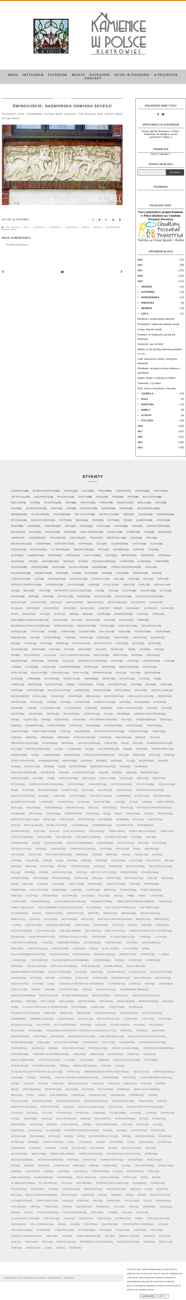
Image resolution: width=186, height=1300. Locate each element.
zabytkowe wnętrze (148, 596)
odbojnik (84, 684)
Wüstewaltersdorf (78, 843)
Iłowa (42, 796)
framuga (139, 854)
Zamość (104, 737)
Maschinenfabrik (21, 995)
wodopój (89, 1224)
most (42, 872)
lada (57, 749)
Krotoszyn (94, 602)
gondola (166, 1113)
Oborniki (16, 813)
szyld (43, 614)
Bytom (33, 532)
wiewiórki (150, 884)
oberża (42, 1165)
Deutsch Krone (120, 784)
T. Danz (68, 1060)
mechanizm (18, 1154)
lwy (62, 1148)
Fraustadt (37, 602)
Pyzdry (140, 1030)
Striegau (165, 831)
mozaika (28, 614)
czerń (151, 1095)
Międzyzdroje (127, 667)
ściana (154, 543)
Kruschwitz (141, 978)
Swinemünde (114, 227)
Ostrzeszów (72, 813)
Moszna (125, 807)
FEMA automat (113, 931)
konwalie (36, 1136)
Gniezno (160, 561)
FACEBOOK (58, 74)
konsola (156, 1130)
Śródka (108, 890)
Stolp (151, 549)
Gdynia (54, 602)
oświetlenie (127, 872)
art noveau (14, 227)
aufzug (96, 1083)
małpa (149, 1148)
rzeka (151, 878)
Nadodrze (78, 1007)
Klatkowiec (38, 514)
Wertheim (89, 678)
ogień (124, 1165)
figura (31, 1113)
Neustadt (136, 602)
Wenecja (72, 1072)
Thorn (96, 520)
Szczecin (143, 514)
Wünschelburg (162, 1072)
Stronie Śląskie (20, 837)
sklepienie (145, 760)
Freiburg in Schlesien (91, 661)
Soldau (38, 831)
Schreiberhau (100, 825)
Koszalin (91, 620)
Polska (15, 608)
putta (101, 549)
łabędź (75, 890)
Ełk (13, 790)
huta (142, 1118)
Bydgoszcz (87, 508)
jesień (85, 860)
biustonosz (52, 1089)
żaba (59, 1248)
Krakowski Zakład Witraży (71, 590)
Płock (134, 672)
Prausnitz (163, 813)
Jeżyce (75, 620)
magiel (98, 866)
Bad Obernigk (148, 907)
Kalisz (109, 555)
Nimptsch (82, 1013)
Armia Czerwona (21, 907)
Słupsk (15, 555)
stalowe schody (102, 561)
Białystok (17, 602)
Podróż (141, 620)
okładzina (70, 755)
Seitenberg (144, 825)
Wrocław (86, 502)
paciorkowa (148, 872)
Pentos (84, 1025)
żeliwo (15, 526)
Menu (13, 74)
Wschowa (86, 608)
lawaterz (114, 1142)
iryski (50, 1124)
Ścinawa (30, 1242)
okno (135, 526)
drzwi (68, 502)
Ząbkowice (56, 849)
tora (14, 1212)
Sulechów (50, 678)
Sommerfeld (33, 725)
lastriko (72, 749)
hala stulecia (64, 1118)
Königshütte (62, 543)
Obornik (122, 714)
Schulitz (107, 1042)
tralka (94, 538)
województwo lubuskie (136, 1224)
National (134, 1007)
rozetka (86, 1195)
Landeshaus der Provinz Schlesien (79, 983)
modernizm (163, 514)
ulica (99, 543)
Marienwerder (69, 667)
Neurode (16, 714)
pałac (122, 755)
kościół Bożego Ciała (102, 1136)
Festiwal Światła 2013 (72, 937)
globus (149, 1113)
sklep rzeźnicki (146, 508)
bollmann (104, 1089)
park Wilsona (19, 1177)
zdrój (157, 649)
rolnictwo (67, 1195)
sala (129, 760)
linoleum (144, 1142)
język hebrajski (105, 1124)
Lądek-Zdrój (163, 802)
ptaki (147, 532)
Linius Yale (18, 989)
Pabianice (131, 813)
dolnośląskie (40, 1101)
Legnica (101, 526)
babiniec (129, 1083)
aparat (56, 1083)
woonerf (42, 1230)
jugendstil (56, 227)
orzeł (47, 1171)
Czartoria (99, 925)
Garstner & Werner (23, 942)
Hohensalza (77, 579)
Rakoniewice (19, 1036)
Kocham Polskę (159, 972)
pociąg (153, 755)
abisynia (128, 1077)
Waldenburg (19, 573)
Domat (145, 925)
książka (164, 1136)
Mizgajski (65, 1001)
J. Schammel (37, 960)
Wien (34, 843)
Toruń (126, 514)
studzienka (101, 596)
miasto (140, 749)
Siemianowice (62, 626)
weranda (102, 1218)
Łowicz (163, 1236)
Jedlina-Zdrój (35, 966)
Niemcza (65, 1013)
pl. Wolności (46, 1183)
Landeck (45, 802)
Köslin (108, 620)
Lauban (81, 802)
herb (116, 608)
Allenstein (117, 543)
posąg (96, 878)
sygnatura (122, 596)
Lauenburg (71, 708)
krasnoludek (143, 1136)
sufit (33, 502)
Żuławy (30, 895)
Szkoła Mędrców (21, 1060)
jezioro (100, 860)
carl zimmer (57, 1095)
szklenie (83, 649)
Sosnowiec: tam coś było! (151, 344)
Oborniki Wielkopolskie (148, 714)
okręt (14, 1171)
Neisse (165, 708)
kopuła (53, 1136)
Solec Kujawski (72, 831)
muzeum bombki (20, 1160)
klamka (166, 608)
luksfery (16, 1148)
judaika (161, 520)
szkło (68, 526)
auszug (112, 1083)
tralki (99, 649)
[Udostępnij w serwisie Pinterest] (120, 220)
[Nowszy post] (3, 271)
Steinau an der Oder (124, 1048)
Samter (15, 678)
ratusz (135, 684)
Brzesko (158, 778)
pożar (52, 1189)
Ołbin (44, 719)
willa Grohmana (40, 1224)
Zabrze (92, 584)
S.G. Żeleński (58, 549)
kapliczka (110, 584)
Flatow (26, 790)
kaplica (141, 1124)
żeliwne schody (156, 526)
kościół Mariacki (36, 749)
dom (51, 631)
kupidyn (16, 1142)
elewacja (40, 227)
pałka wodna (108, 1177)
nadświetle (18, 649)
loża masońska (107, 749)
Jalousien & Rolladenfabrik (69, 960)
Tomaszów (80, 731)
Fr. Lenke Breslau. (121, 937)
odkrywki (161, 631)
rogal (15, 1195)
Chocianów (74, 784)
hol (123, 743)
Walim (135, 837)
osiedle (62, 1171)
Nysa (107, 714)
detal (28, 227)
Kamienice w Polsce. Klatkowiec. (43, 1278)
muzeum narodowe (48, 1160)
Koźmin (15, 708)
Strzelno (95, 1054)
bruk (14, 643)
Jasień (118, 960)
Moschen (108, 807)
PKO (105, 813)
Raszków (55, 1036)
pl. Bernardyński (21, 1183)
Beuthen (16, 532)
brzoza (15, 1095)
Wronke (45, 737)
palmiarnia (134, 1171)
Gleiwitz (125, 561)
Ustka (104, 1066)
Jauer (50, 702)
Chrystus (80, 925)
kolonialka (79, 643)
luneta (33, 1148)
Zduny (142, 843)
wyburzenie (85, 1230)
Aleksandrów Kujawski (68, 901)
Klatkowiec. (114, 972)
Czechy (116, 925)
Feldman (16, 937)
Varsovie (157, 731)
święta (15, 895)
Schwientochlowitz (151, 1042)
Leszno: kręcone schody (150, 329)
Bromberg (17, 514)
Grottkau (17, 702)
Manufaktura (104, 989)
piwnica (137, 755)
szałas (118, 1206)
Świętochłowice (127, 1242)
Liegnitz (119, 526)
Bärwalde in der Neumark (44, 784)
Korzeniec (17, 978)
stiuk (105, 573)
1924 (140, 895)
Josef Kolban (89, 966)
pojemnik (138, 1183)
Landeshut (63, 802)
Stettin (63, 520)
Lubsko (89, 708)
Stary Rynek (54, 725)
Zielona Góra (82, 549)
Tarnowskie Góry (42, 731)
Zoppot (60, 573)
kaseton (16, 1130)
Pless (147, 813)
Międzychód (85, 1001)
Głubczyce (68, 790)
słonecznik (76, 766)
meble (32, 596)
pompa (168, 755)
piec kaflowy (83, 514)
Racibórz (104, 819)
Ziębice (102, 608)
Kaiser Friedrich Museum (26, 972)
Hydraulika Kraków (148, 790)
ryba (101, 1195)
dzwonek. (114, 1107)
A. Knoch (155, 895)
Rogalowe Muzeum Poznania (145, 1036)
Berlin (27, 590)
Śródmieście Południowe (95, 1242)
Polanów (154, 1025)
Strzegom (43, 837)
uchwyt (140, 1212)
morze (86, 227)
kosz (67, 1136)
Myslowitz (17, 672)
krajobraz (48, 561)
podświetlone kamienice (111, 1183)
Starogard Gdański (141, 831)
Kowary (158, 702)
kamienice (142, 520)
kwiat (158, 502)
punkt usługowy (21, 760)
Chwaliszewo (96, 784)
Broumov (160, 919)
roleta (85, 760)
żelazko (86, 895)
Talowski (85, 1060)
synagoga (30, 766)
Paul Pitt (42, 1025)
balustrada (150, 497)
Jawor (64, 702)
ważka (124, 766)
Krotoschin (73, 602)
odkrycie (108, 1165)
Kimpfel (95, 972)
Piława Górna (118, 1025)
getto (155, 854)
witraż (102, 491)
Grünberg (119, 549)
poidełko (79, 878)
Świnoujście (9, 230)
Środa (46, 1242)
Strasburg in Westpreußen (49, 1054)
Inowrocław (99, 579)
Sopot (136, 549)
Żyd (49, 778)
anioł (27, 1083)
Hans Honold (58, 954)
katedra (149, 608)
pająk (116, 1171)
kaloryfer (85, 631)
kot (13, 614)
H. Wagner (129, 948)
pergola (129, 1177)
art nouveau (107, 514)
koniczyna (137, 1130)
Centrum (102, 614)
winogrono (34, 690)
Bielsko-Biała (19, 543)
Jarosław (58, 620)
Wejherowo (18, 843)
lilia (88, 749)
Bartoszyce (74, 913)
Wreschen (120, 637)
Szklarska (62, 837)
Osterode (52, 813)
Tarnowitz (153, 725)
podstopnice (59, 878)
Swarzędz (92, 725)
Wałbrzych (41, 573)
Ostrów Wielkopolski (124, 567)
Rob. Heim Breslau (110, 1036)
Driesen (36, 661)
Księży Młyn (18, 983)
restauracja (132, 878)
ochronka (59, 1165)
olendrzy (31, 1171)
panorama (64, 596)
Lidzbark (164, 983)
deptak (45, 643)
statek (41, 884)
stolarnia (17, 1206)
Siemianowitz (85, 626)
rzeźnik (53, 555)
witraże (140, 491)
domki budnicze (122, 1101)
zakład (50, 1236)
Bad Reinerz (18, 913)
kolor (120, 1130)
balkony (156, 637)
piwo (155, 1177)
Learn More (148, 1296)
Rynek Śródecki (20, 1042)
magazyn (77, 1148)
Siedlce (164, 719)
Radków (157, 1030)
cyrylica (36, 631)
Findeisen (97, 937)
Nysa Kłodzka (150, 1013)
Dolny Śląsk (144, 784)
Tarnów (145, 555)
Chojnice (55, 696)
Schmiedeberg (144, 719)
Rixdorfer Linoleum (80, 1036)
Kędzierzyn (160, 796)
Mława (166, 1001)
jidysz (136, 743)
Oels (14, 719)
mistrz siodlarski (61, 1154)
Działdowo (165, 784)
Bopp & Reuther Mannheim (113, 919)
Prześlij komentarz (17, 244)
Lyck (132, 802)
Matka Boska (47, 995)
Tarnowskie (18, 731)
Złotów (104, 849)
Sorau (149, 567)
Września (138, 637)
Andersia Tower (100, 901)
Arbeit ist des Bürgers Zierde (134, 901)
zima (14, 590)
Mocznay (148, 667)
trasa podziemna (73, 1212)
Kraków (107, 508)
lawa (99, 1142)
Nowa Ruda (90, 714)
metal (66, 561)
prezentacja (69, 1189)
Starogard (115, 831)
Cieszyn (43, 590)
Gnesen (141, 614)
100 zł (117, 895)
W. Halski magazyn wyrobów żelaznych (35, 1072)
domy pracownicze (57, 854)
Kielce (117, 579)
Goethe (130, 942)
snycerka (17, 520)
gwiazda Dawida (87, 743)
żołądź (102, 895)
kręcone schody (41, 520)
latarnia (83, 1142)
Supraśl (74, 725)
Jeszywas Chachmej (62, 966)
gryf (31, 561)
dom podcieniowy (67, 1101)
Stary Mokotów (72, 1048)
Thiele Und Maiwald (125, 1060)
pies (143, 1177)
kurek (32, 1142)
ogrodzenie (50, 755)
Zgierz (39, 849)
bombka (122, 1089)
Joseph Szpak (112, 966)
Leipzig (134, 983)
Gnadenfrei (91, 942)
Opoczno (34, 813)
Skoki (51, 1048)
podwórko (60, 514)
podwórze (51, 526)
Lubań (118, 802)
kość (125, 1136)
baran (145, 1083)
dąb (156, 678)
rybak (115, 1195)
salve (33, 637)
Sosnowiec (50, 608)
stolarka (56, 538)
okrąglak (164, 1165)
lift (129, 1142)
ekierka (61, 643)
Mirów (30, 1001)
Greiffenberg (149, 942)
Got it (162, 1296)
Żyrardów (48, 895)
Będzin (136, 655)
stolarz (57, 884)
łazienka (91, 890)
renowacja (161, 584)
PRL (117, 813)
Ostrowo (154, 602)
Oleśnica (28, 719)
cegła (153, 737)
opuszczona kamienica (98, 755)
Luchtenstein (67, 989)
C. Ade (14, 925)
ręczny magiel (159, 1195)
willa (149, 538)
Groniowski (150, 661)
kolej (106, 1130)
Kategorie (100, 74)
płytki (112, 520)
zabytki (155, 1230)
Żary (155, 573)
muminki (150, 1154)
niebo (27, 1165)
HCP (144, 948)
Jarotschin (76, 796)
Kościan (81, 978)
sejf (13, 884)
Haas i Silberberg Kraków (27, 954)
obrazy (127, 584)
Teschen (68, 608)
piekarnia (17, 637)
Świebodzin (127, 890)
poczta (65, 1183)
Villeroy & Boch (114, 837)
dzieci (95, 854)
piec (126, 520)
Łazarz (120, 573)
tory (27, 1212)
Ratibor (121, 819)
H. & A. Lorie (109, 948)
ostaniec (79, 1171)
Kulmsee (30, 667)
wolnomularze (20, 1230)
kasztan (134, 860)
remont (161, 1189)
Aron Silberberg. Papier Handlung (59, 907)
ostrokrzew (98, 1171)
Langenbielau (49, 708)
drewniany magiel (22, 1107)
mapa (111, 1148)
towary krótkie (46, 1212)
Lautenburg (115, 983)
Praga (120, 672)
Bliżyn (33, 919)
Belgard (87, 778)
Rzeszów (102, 637)
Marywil (89, 667)
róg (128, 1195)
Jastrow (134, 960)
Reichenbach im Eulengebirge (29, 626)
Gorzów (16, 538)
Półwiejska (85, 819)
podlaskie (39, 878)
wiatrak (140, 766)
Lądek (145, 802)
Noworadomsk (104, 1013)
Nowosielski (127, 1013)
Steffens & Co (96, 1048)
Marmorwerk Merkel (133, 989)
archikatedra (76, 1083)
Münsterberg (116, 602)
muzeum (153, 643)
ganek (134, 1113)
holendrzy (101, 1118)
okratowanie (143, 1165)
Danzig (84, 526)
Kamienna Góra (103, 702)
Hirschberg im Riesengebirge (28, 620)
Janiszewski (100, 960)
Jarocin (57, 796)
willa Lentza (37, 890)
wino (61, 1224)
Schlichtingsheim (65, 1042)
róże (140, 1195)
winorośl (46, 772)
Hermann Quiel (103, 954)
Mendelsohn (99, 995)
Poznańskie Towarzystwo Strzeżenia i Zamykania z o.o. (80, 1030)
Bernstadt (100, 655)
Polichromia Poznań (101, 719)
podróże (82, 596)
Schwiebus (125, 1042)
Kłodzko (97, 567)
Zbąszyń (107, 678)
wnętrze (121, 491)
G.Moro (143, 937)
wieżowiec (17, 1224)
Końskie (64, 978)
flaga (46, 1113)
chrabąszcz (96, 1095)
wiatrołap (121, 1218)
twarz (111, 1212)
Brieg (72, 614)
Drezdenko (18, 661)
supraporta (51, 637)
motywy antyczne (102, 872)
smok (161, 760)
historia (33, 684)
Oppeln (161, 579)
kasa (156, 1124)
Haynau (35, 702)
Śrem (14, 655)
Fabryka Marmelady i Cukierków (149, 931)
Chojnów (73, 696)
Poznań (158, 491)
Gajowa (159, 937)
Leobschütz (100, 802)
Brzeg (86, 614)
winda (54, 508)
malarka (95, 1148)
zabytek (139, 1230)
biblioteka (122, 737)
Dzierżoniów (122, 614)
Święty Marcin (149, 890)
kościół (120, 643)
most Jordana (60, 872)
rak (147, 1189)
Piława (99, 1025)
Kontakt (93, 78)
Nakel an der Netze (128, 708)
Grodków (163, 696)
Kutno (37, 983)
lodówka (163, 1142)
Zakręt (44, 1077)
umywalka (50, 1218)
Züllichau (125, 678)
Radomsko (151, 672)
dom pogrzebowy (95, 1101)
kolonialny (101, 643)
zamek (143, 649)
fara (124, 854)
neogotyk (153, 1160)
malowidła (41, 497)
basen (159, 1083)
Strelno (78, 1054)
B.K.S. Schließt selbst (73, 655)
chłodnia (116, 1095)
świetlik (71, 555)
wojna (162, 1224)
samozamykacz (46, 1200)
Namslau (96, 1007)
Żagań (36, 778)
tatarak (164, 1206)
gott (14, 1118)
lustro (49, 1148)
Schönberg (18, 1048)
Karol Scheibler (58, 972)
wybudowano (62, 1230)
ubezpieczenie (114, 884)
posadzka (63, 497)
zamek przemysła (87, 1236)
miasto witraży (161, 749)
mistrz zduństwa (89, 1154)
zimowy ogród (128, 1236)
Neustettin (70, 714)
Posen (131, 497)
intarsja (35, 1124)
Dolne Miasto (112, 696)
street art (75, 884)
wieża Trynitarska (22, 772)
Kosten (34, 978)
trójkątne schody (101, 766)
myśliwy (88, 1160)
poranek (36, 1189)
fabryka (16, 684)
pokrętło (156, 1183)
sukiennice (82, 1206)
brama (80, 520)
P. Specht (163, 1019)
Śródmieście (148, 772)
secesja (98, 227)
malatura (105, 631)
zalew (66, 1236)
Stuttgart (114, 1054)
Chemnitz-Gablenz (57, 925)
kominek (16, 596)
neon (14, 1165)
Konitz (124, 702)
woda (62, 772)
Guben (168, 661)
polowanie (17, 1189)
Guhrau (77, 948)
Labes (30, 708)
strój (65, 1206)
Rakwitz (38, 1036)
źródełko (32, 1248)
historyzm (146, 590)
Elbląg (66, 661)
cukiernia (135, 1095)
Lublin (134, 538)
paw (99, 684)
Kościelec (99, 978)
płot (81, 561)
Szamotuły (70, 678)
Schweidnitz (53, 584)
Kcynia (79, 972)
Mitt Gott (46, 1001)
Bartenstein (53, 913)
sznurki (148, 1206)
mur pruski (141, 631)
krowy (29, 866)
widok (133, 884)
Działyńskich (44, 931)
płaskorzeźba (47, 760)
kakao (126, 1124)
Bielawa (139, 690)
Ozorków (129, 1019)
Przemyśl (127, 555)
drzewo (80, 854)
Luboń (48, 989)
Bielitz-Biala (114, 538)
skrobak (112, 1200)
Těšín (63, 1066)
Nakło (151, 708)
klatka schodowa (44, 491)
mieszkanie (18, 755)
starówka (162, 1200)
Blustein (49, 919)
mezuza (123, 631)
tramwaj (115, 649)
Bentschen (121, 690)
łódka (130, 772)
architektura (34, 508)
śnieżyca (164, 1242)
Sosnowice (95, 831)
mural (47, 596)
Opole (147, 579)
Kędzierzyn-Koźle (22, 802)
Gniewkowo (112, 942)
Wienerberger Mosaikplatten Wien (105, 1072)
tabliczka (76, 538)
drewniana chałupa (23, 743)
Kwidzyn (47, 667)
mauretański (134, 866)
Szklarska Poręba (87, 837)
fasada (15, 1113)
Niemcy (48, 1013)
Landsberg (35, 538)
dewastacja (18, 1101)
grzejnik (29, 1118)
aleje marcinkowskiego (154, 1077)
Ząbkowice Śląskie (81, 849)
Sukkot (131, 1054)
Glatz (37, 579)
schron (81, 1200)
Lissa (98, 590)
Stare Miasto (126, 626)
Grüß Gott (59, 948)
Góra (92, 948)
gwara (45, 1118)
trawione (93, 884)
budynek (127, 590)
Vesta (118, 1066)
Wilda (112, 590)
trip (130, 649)
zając (101, 772)
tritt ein (96, 1212)
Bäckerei (16, 784)
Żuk (47, 1248)
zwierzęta (80, 690)
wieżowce (17, 890)
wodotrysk (108, 1224)
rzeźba (115, 760)
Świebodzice (100, 690)
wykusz (104, 1230)
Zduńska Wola (20, 849)
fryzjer (65, 743)
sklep (14, 508)
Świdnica (138, 573)
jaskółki (131, 608)
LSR (50, 983)
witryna (85, 637)
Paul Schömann (63, 1025)
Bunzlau (38, 696)
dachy (143, 678)
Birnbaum (128, 913)
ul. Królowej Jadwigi (24, 1218)
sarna (66, 1200)
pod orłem (82, 1183)
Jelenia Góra (76, 567)
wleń (74, 1224)
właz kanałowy (58, 690)
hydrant (157, 1118)
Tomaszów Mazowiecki (108, 731)
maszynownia (130, 1148)
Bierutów (119, 655)
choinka (77, 1095)
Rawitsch (153, 819)
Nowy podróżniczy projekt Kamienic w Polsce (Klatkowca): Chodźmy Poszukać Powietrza (160, 215)
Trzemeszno (18, 1066)
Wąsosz (15, 1077)
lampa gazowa (51, 1142)
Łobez (115, 772)
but (29, 1095)
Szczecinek (133, 725)
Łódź (69, 508)
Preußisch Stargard (24, 819)
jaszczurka (68, 1124)
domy (160, 1101)
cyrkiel (29, 643)
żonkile (73, 1248)
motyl (80, 872)
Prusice (48, 819)
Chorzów (41, 543)
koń (79, 1136)
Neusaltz (34, 714)
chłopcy (33, 854)
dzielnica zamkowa (90, 1107)
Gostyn (115, 661)
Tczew (64, 731)
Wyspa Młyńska (82, 737)
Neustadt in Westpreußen (153, 807)
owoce (53, 649)
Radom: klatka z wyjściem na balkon (156, 378)
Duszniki (161, 925)
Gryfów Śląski (36, 948)
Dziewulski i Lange (139, 696)
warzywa (84, 1218)
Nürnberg (17, 1019)
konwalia (17, 1136)
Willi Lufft (139, 1072)
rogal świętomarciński (40, 1195)
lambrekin (34, 555)
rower (100, 760)
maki (126, 749)
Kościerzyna (119, 978)
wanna (68, 1218)
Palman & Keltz (20, 1025)
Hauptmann (80, 954)
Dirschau (91, 696)
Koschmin (141, 702)
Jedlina (15, 966)
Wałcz (149, 837)
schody (104, 502)
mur (69, 684)
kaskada (33, 1130)
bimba (139, 737)
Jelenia (56, 567)
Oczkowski (64, 1019)
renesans (68, 760)
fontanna (62, 1113)
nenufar (37, 649)
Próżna (124, 1030)
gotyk (15, 860)
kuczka (136, 643)
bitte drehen (30, 1089)
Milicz (92, 807)
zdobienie (58, 890)
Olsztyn (137, 543)
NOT (13, 1007)
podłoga (50, 532)
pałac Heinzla (85, 1177)
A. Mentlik (17, 901)
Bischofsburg (148, 913)
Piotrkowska (101, 672)
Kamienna (81, 702)
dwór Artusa (48, 1107)
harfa (84, 1118)
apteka (162, 555)
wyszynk (121, 1230)
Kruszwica (161, 978)
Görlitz (156, 614)
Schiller (42, 1042)
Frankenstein (46, 790)
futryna (81, 1113)
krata (14, 866)
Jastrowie (152, 960)
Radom (68, 532)
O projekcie (166, 74)
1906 (129, 895)
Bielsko (163, 532)
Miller (15, 1001)
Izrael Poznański (21, 796)
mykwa (71, 1160)
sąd (60, 766)
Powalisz (34, 1030)
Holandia (104, 790)
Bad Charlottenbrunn (119, 907)
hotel (71, 860)
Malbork (32, 807)
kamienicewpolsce (158, 743)
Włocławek (74, 584)
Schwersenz (123, 825)
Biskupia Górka (160, 690)
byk (40, 1095)
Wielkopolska (149, 626)
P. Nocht (146, 1019)
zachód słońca (82, 772)
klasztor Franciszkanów (80, 1130)
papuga (152, 1171)
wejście (15, 690)
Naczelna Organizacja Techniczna (44, 1007)
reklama (16, 502)
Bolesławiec (18, 696)
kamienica (73, 227)
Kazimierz (122, 796)
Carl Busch (32, 925)
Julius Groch (134, 966)
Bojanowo (68, 919)
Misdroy (107, 667)
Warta (15, 737)
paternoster (18, 878)
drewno (124, 508)
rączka (166, 878)
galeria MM (116, 1113)
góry (46, 860)
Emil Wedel (91, 931)
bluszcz (70, 1089)
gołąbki (31, 860)
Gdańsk (32, 526)
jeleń (85, 1124)
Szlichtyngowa (48, 1060)
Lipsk (34, 989)
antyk (41, 1083)
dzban (67, 1107)
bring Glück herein (145, 1089)
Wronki (61, 737)
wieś (137, 1218)
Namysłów (115, 1007)
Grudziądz (37, 567)
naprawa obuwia (110, 1160)
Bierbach (109, 913)
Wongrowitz (52, 843)
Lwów (85, 989)
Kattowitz (37, 549)
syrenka (101, 1206)
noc (33, 755)
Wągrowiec (124, 843)
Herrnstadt (126, 954)
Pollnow (16, 1030)
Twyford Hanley (42, 1066)
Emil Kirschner (69, 931)
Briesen (141, 778)
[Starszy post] (122, 271)
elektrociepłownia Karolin (144, 1107)
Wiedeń (29, 737)
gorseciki (66, 631)
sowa (14, 766)
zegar (108, 1236)
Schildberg (78, 825)
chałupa (16, 854)
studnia (83, 543)
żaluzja (48, 655)
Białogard (106, 778)
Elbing (52, 661)
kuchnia (46, 866)
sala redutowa (20, 1200)
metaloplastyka (159, 866)
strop (34, 1206)
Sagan (125, 719)
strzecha (50, 1206)
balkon (15, 561)
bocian (86, 1089)
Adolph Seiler (67, 778)
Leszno (132, 579)
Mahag (15, 807)
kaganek (116, 860)
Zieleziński (109, 1077)
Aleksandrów (39, 901)
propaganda (92, 1189)
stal (146, 1200)
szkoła (164, 684)
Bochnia (125, 778)
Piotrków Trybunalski (25, 584)
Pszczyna (65, 819)
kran (168, 860)
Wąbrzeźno (103, 843)
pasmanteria (42, 1177)
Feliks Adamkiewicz (40, 937)
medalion (37, 1154)
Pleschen (60, 719)
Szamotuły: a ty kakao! (149, 383)
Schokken (89, 1042)
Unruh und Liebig (83, 1066)
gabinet (97, 1113)
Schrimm (32, 678)
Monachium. (124, 1001)
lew (74, 573)
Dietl (131, 925)
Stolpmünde (18, 1054)
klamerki (52, 1130)
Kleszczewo (136, 972)
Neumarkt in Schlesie (24, 1013)
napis (115, 497)
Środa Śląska (64, 1242)
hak (58, 860)
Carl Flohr (91, 555)
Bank (35, 913)
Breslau (142, 502)
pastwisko (63, 1177)
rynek (149, 684)
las (69, 1142)
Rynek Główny (55, 825)
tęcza (125, 1212)
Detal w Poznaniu (132, 74)
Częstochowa (19, 579)
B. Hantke (92, 907)
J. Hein (162, 954)
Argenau (164, 901)
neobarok (134, 1160)
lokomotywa (78, 866)
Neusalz (51, 714)
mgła (14, 872)
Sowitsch (106, 626)
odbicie (77, 1165)
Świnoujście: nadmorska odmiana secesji (158, 324)
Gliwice (142, 561)
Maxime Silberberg (73, 995)
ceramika (150, 849)
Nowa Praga (58, 672)
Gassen (45, 942)
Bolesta (86, 919)
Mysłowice (37, 672)
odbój (92, 1165)
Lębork (105, 708)
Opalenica (84, 1019)
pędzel (134, 1189)
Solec (52, 831)
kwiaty (82, 497)
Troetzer (149, 1060)
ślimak (147, 1242)
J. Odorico (17, 960)
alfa (14, 1083)
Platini (138, 1025)
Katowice (17, 549)
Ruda (14, 825)
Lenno (148, 983)
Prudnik (32, 608)
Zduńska (158, 843)
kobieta (131, 532)
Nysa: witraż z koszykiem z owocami (157, 388)
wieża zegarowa (157, 1218)
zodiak (148, 1236)
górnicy (109, 743)
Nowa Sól (124, 620)
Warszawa (123, 502)
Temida (102, 1060)
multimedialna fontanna (122, 1154)
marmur (114, 866)
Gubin (14, 667)
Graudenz (17, 567)
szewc (132, 1206)
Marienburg (52, 807)
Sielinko (36, 1048)
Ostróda (91, 813)
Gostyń (131, 661)
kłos (61, 866)
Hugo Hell (122, 790)
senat (96, 1200)
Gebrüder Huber (67, 942)
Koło (49, 978)
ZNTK (30, 1077)
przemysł (112, 878)
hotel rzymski (124, 1118)
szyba (47, 766)
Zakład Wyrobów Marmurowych (75, 1077)
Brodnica (142, 919)
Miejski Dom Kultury (144, 995)
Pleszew (77, 719)
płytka (89, 573)
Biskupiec (17, 919)
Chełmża (151, 655)
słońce (58, 614)
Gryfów (16, 948)
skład (26, 884)
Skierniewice (19, 831)
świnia (15, 1248)
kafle (85, 491)
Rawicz (137, 819)
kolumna (152, 860)
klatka (164, 590)
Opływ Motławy (107, 1019)
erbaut (110, 854)
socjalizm (130, 1200)
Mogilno (105, 1001)
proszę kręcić (114, 1189)
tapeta (69, 637)
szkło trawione (89, 532)
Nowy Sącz (79, 672)
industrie (17, 1124)
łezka (14, 1242)
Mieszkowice (74, 807)
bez (135, 849)
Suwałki (148, 1054)
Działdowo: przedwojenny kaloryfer (156, 319)
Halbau (86, 790)
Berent (92, 913)
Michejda (120, 995)
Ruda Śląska (32, 825)
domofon (144, 1101)
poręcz (143, 584)
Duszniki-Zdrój (20, 931)
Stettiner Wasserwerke (157, 1048)
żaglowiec (30, 655)
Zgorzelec (17, 631)
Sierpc (15, 725)
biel (13, 1089)
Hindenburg (55, 579)
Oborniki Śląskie (40, 1019)
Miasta (78, 74)
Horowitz (146, 954)
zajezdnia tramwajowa (25, 1236)
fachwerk (48, 743)
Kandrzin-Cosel (99, 796)
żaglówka (68, 895)
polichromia (116, 684)
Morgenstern (147, 1001)
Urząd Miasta (137, 731)
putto (67, 649)
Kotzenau (141, 796)
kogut (15, 749)
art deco (121, 849)
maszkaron (53, 684)
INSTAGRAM (33, 74)
